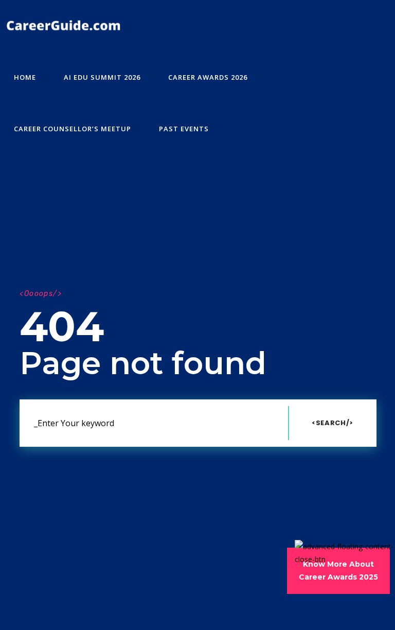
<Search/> (332, 423)
